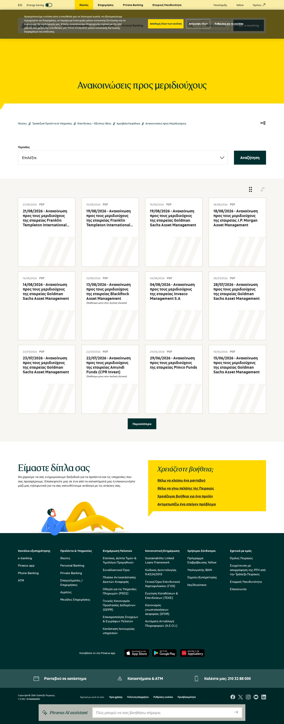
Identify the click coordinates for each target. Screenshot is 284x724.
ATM (21, 580)
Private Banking (71, 573)
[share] (263, 123)
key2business (197, 585)
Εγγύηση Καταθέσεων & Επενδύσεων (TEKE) (161, 595)
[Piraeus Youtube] (256, 697)
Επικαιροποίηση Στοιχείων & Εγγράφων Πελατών (120, 619)
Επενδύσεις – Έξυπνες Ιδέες (94, 123)
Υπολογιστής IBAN (199, 570)
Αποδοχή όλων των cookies (166, 23)
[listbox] (123, 158)
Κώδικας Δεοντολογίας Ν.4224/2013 (160, 572)
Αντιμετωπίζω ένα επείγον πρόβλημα (186, 504)
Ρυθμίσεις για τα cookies (229, 23)
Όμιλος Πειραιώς (241, 558)
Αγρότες (66, 592)
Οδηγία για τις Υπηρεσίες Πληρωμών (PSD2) (120, 591)
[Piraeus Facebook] (232, 697)
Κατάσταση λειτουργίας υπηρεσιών (119, 631)
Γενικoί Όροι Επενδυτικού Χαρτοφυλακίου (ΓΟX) (162, 584)
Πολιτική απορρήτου (138, 697)
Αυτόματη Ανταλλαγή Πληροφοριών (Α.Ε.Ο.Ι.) (161, 623)
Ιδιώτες (22, 123)
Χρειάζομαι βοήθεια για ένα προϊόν (185, 496)
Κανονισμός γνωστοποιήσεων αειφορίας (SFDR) (157, 609)
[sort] (263, 189)
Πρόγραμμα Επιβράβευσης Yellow (201, 560)
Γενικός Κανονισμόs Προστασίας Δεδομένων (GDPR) (119, 605)
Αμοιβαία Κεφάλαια (128, 123)
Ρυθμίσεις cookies (163, 697)
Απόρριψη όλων (198, 23)
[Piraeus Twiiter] (240, 697)
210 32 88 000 (239, 678)
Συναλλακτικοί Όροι (116, 570)
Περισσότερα (142, 424)
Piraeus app (26, 565)
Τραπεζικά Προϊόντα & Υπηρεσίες (52, 123)
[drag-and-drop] (250, 189)
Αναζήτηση (250, 157)
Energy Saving (35, 5)
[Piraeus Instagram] (248, 697)
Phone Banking (28, 573)
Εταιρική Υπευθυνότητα (246, 582)
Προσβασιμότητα (187, 697)
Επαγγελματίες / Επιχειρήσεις (71, 582)
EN (20, 5)
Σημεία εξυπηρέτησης (202, 577)
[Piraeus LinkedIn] (263, 697)
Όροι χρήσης (115, 697)
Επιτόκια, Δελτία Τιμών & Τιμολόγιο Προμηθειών (119, 560)
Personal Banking (72, 565)
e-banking (25, 558)
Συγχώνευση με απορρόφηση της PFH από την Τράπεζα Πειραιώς (248, 569)
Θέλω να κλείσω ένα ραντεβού (181, 480)
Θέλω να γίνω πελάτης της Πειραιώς (185, 488)
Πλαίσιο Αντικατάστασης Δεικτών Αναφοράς (119, 579)
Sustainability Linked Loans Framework (159, 560)
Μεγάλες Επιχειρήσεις (75, 599)
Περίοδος (24, 147)
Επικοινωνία (238, 589)
